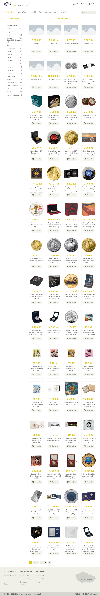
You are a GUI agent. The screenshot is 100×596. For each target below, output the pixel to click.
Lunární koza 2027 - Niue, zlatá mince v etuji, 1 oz (36, 153)
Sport (14, 64)
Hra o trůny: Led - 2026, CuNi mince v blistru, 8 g (54, 440)
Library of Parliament (71, 43)
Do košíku (37, 51)
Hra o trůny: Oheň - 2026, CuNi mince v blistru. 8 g (71, 440)
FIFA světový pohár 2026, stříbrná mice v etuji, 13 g (36, 225)
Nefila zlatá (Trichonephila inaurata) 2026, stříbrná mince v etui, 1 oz (36, 549)
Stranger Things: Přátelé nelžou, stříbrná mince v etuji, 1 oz (71, 225)
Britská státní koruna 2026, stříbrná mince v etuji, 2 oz (36, 296)
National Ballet (88, 43)
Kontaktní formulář (10, 576)
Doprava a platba (25, 576)
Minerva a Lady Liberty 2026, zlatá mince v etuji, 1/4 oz (54, 189)
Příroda (14, 57)
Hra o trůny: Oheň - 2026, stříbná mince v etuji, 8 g (36, 476)
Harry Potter (14, 32)
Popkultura (14, 54)
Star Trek (14, 67)
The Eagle (36, 43)
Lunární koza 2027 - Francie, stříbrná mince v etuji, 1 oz (71, 260)
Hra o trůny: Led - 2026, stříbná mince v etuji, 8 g (89, 440)
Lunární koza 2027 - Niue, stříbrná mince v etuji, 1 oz (36, 117)
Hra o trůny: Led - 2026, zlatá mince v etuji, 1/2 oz (54, 476)
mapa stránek (37, 594)
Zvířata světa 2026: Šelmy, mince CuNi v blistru (71, 368)
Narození (14, 51)
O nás (6, 584)
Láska (14, 45)
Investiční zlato (22, 12)
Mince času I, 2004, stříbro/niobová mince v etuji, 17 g (71, 512)
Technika (14, 79)
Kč (30, 4)
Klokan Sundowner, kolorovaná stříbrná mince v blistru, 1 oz (89, 153)
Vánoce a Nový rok (14, 86)
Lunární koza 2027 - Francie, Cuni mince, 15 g (36, 260)
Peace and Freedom (54, 79)
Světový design (14, 76)
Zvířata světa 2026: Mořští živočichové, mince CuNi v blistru (89, 332)
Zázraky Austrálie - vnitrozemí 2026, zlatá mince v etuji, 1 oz (89, 225)
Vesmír (14, 92)
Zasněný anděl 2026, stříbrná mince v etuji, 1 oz (71, 117)
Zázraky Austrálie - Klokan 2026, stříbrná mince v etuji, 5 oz (88, 404)
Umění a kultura (14, 82)
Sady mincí (14, 61)
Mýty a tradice (14, 48)
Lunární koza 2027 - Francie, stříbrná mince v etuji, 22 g (54, 260)
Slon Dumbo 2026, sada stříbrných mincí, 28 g (54, 548)
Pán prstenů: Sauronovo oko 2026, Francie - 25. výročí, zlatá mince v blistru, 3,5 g (36, 191)
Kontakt (63, 12)
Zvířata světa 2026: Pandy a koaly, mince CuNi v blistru (53, 368)
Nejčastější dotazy (25, 579)
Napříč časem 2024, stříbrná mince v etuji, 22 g (53, 512)
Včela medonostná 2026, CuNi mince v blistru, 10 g (36, 440)
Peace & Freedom (36, 79)
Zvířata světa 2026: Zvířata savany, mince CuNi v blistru (36, 368)
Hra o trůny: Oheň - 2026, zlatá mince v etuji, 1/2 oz (71, 476)
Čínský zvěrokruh (14, 25)
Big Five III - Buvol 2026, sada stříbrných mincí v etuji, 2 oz (71, 81)
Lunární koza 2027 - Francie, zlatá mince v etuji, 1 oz (71, 153)
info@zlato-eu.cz (92, 594)
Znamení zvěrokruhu (14, 95)
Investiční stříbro (36, 12)
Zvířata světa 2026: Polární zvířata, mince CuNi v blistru (36, 404)
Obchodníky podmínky (23, 583)
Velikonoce (14, 89)
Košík (84, 4)
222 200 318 (80, 594)
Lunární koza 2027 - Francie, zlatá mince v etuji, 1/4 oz (88, 260)
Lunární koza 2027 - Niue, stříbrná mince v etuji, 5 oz (53, 117)
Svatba (14, 73)
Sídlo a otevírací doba (9, 580)
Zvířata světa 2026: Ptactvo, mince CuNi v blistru (88, 368)
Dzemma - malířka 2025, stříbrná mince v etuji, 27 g (36, 512)
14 (45, 562)
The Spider (53, 43)
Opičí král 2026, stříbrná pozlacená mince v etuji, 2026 (54, 296)
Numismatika (9, 12)
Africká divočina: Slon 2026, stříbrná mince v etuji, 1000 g (88, 296)
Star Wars (14, 70)
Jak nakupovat (50, 12)
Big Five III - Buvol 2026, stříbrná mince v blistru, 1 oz (89, 81)
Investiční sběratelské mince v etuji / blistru (14, 40)
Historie (14, 35)
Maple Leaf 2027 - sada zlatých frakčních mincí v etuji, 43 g (54, 225)
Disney (14, 29)
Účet (76, 4)
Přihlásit (93, 4)
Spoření (38, 582)
